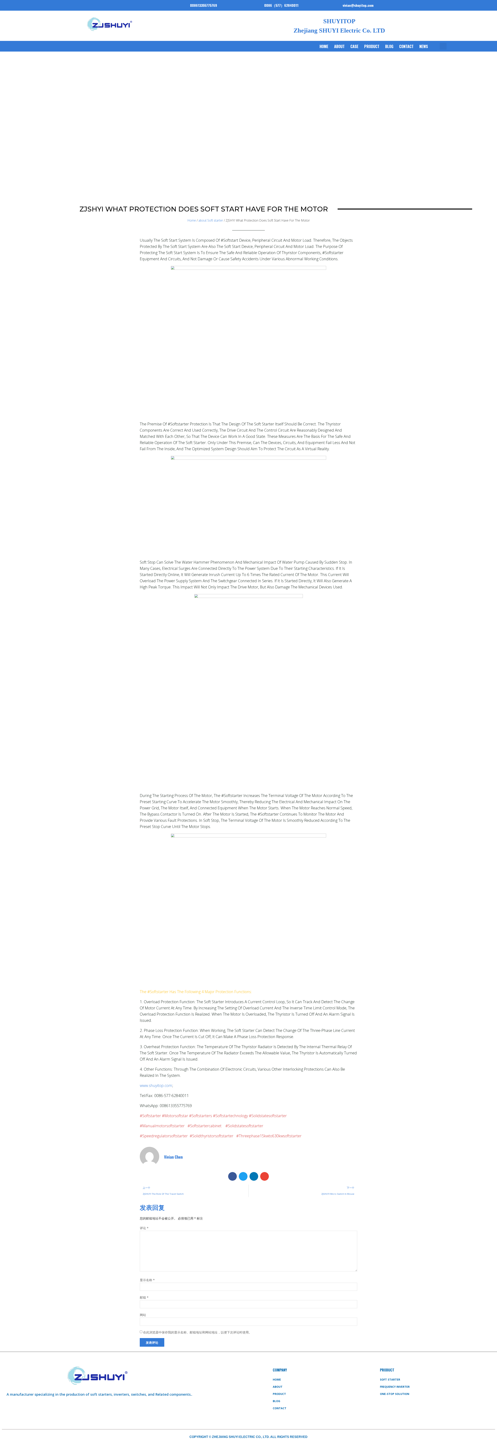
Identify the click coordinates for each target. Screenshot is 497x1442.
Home (324, 46)
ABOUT (339, 46)
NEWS (423, 46)
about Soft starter (210, 220)
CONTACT (406, 46)
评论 (144, 1228)
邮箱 (144, 1297)
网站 (143, 1314)
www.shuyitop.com (156, 1085)
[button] (443, 46)
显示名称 (147, 1280)
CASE (354, 46)
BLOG (389, 46)
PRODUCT (371, 46)
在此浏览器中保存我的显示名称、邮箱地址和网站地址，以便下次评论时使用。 (197, 1332)
